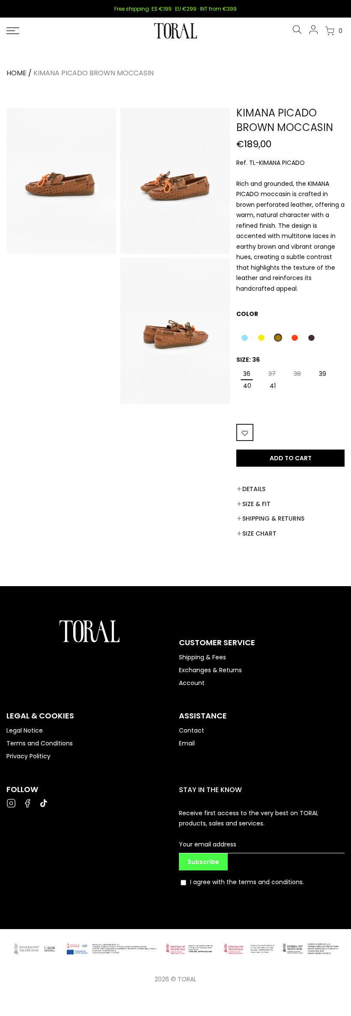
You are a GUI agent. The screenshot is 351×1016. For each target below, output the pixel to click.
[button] (245, 338)
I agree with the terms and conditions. (247, 882)
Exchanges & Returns (210, 670)
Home (16, 73)
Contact (191, 730)
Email (187, 743)
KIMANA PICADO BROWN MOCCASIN (93, 73)
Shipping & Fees (202, 657)
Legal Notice (24, 730)
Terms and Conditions (39, 743)
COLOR (247, 314)
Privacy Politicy (28, 756)
